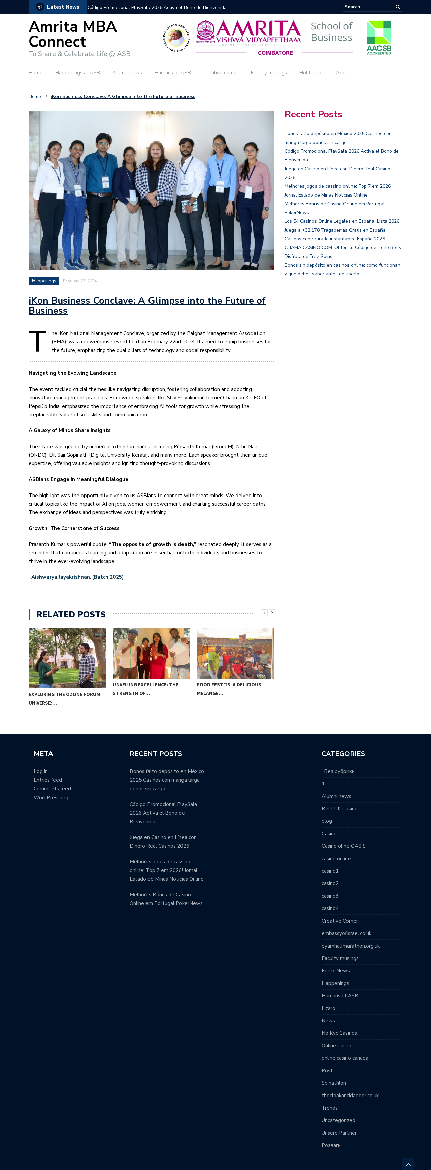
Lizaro (328, 1008)
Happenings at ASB (77, 72)
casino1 (330, 871)
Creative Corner (340, 921)
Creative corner (220, 72)
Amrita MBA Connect (73, 34)
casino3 (330, 896)
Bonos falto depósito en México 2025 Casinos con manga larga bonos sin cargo (167, 780)
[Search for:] (365, 6)
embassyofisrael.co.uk (346, 933)
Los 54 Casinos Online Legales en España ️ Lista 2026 (342, 221)
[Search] (398, 6)
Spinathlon (334, 1083)
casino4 (330, 908)
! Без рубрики (338, 771)
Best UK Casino (340, 808)
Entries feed (48, 780)
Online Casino (337, 1045)
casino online (336, 858)
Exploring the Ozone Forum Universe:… (64, 698)
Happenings (44, 281)
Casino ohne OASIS (344, 846)
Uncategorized (338, 1120)
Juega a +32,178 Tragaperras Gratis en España (335, 230)
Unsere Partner (339, 1133)
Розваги (331, 1145)
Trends (330, 1108)
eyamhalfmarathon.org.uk (351, 945)
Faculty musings (269, 72)
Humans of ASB (173, 72)
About (343, 72)
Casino (329, 833)
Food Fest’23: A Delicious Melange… (229, 688)
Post (327, 1070)
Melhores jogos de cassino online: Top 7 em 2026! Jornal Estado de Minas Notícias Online (167, 870)
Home (36, 72)
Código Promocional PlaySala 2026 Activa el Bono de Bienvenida (157, 7)
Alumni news (127, 72)
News (328, 1020)
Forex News (336, 970)
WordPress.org (51, 797)
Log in (41, 771)
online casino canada (345, 1058)
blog (327, 821)
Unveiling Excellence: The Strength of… (145, 688)
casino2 (330, 883)
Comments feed (52, 788)
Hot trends (311, 72)
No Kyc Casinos (339, 1033)
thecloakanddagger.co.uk (350, 1095)
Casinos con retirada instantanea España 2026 (335, 239)
